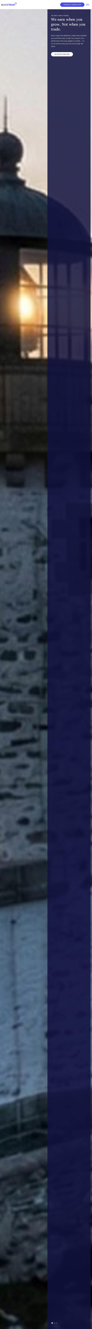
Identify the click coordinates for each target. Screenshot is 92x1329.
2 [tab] (54, 1323)
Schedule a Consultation (72, 5)
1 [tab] (52, 1323)
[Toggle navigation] (87, 4)
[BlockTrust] (8, 5)
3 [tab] (56, 1323)
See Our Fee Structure (62, 54)
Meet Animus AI (59, 52)
